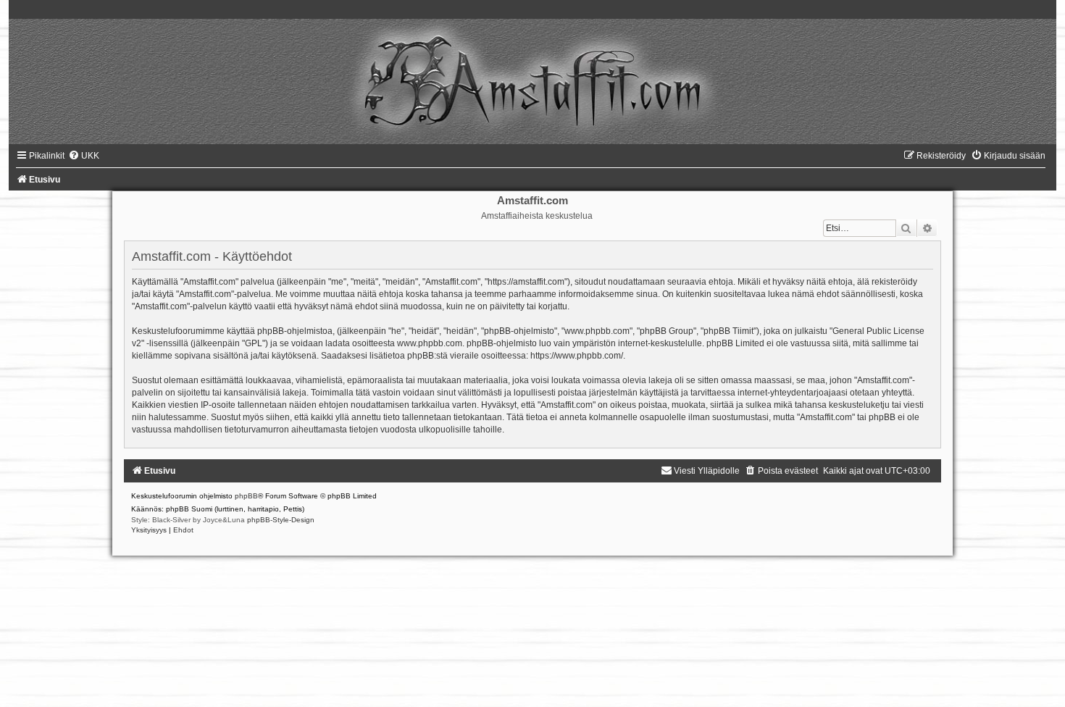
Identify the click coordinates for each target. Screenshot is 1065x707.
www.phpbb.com (429, 343)
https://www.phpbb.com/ (576, 356)
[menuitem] (83, 156)
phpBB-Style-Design (280, 520)
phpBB (246, 496)
